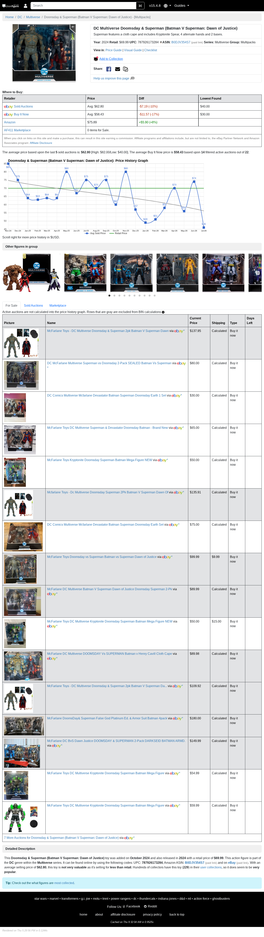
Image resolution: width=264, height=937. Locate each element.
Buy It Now (21, 114)
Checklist (150, 50)
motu (96, 898)
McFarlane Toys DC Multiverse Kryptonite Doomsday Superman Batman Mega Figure (105, 773)
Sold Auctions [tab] (33, 305)
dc (135, 898)
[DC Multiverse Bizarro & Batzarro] (223, 273)
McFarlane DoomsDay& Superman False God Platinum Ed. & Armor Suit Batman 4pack (107, 718)
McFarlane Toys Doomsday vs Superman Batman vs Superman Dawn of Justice (102, 556)
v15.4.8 (155, 6)
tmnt (105, 898)
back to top (176, 914)
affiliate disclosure (123, 914)
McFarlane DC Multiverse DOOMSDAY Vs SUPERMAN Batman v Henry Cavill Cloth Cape (109, 653)
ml (189, 898)
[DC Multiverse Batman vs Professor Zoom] (177, 273)
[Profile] (25, 6)
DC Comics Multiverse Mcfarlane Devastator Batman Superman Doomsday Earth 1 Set (106, 395)
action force (201, 898)
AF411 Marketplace (17, 130)
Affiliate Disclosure (41, 142)
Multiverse (33, 17)
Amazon (9, 122)
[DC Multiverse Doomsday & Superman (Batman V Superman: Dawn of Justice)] (44, 53)
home (83, 914)
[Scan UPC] (140, 5)
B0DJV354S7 (180, 42)
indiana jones (167, 898)
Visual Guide (133, 50)
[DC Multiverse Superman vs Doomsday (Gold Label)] (85, 273)
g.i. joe (85, 898)
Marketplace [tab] (57, 305)
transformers (69, 898)
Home (9, 17)
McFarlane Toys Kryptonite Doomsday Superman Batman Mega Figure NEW (99, 460)
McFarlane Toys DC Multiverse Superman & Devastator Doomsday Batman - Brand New (107, 427)
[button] (167, 6)
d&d (182, 898)
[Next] (258, 273)
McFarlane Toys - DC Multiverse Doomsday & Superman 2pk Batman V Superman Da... (107, 686)
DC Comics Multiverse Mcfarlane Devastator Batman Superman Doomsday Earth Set (105, 524)
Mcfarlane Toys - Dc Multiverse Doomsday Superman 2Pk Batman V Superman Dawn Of (107, 492)
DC (20, 17)
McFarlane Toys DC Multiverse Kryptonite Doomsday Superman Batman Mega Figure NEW (109, 621)
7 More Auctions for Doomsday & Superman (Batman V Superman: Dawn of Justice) (61, 837)
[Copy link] (125, 68)
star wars (40, 898)
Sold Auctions (23, 106)
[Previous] (6, 273)
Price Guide (114, 50)
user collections (211, 867)
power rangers (121, 898)
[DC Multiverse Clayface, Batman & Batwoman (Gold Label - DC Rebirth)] (31, 273)
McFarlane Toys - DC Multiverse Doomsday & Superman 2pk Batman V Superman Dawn (108, 331)
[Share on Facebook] (109, 69)
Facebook (133, 906)
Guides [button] (180, 6)
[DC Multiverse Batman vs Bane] (131, 273)
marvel (54, 898)
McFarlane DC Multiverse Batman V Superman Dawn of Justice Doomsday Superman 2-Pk (109, 589)
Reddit (152, 906)
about (99, 914)
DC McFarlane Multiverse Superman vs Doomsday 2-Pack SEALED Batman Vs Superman (109, 363)
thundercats (147, 898)
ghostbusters (221, 898)
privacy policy (152, 914)
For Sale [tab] (11, 305)
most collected (64, 883)
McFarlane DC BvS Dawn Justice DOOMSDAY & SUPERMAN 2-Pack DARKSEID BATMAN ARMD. (116, 741)
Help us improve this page (112, 78)
